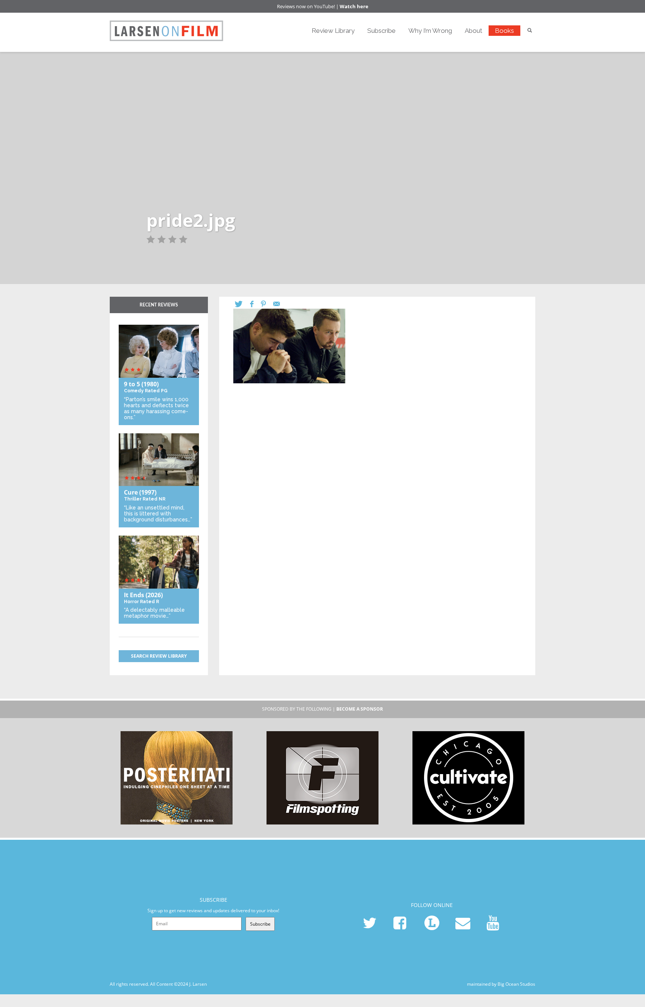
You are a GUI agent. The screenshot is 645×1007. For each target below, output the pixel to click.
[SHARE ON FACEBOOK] (255, 304)
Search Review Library (159, 656)
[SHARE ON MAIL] (280, 304)
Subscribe (381, 30)
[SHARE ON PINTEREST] (267, 304)
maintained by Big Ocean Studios (501, 984)
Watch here (354, 6)
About (473, 30)
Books (504, 30)
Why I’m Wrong (430, 30)
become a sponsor (359, 709)
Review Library (333, 30)
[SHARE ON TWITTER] (242, 304)
